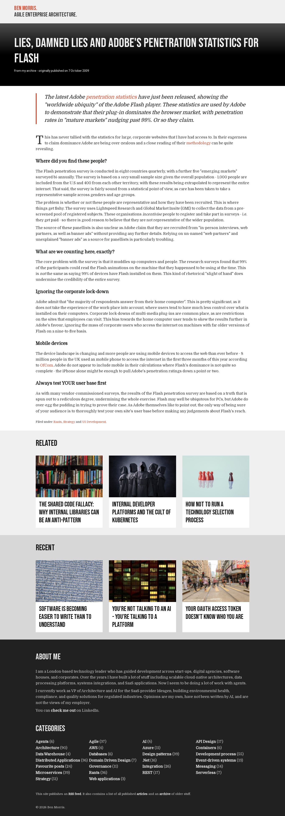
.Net (145, 760)
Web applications (104, 779)
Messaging (206, 766)
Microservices (49, 773)
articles (142, 794)
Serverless (206, 773)
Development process (216, 754)
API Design (206, 741)
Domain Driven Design (110, 760)
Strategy (69, 421)
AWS (93, 748)
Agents (42, 741)
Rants (57, 421)
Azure (148, 748)
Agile (94, 741)
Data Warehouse (50, 754)
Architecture (47, 748)
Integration (152, 766)
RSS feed (74, 794)
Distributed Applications (58, 760)
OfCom (46, 365)
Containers (206, 748)
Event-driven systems (216, 760)
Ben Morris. (25, 8)
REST (147, 773)
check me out (63, 710)
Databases (98, 754)
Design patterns (157, 754)
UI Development (94, 421)
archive (164, 794)
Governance (100, 766)
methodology (198, 143)
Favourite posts (50, 766)
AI (144, 741)
